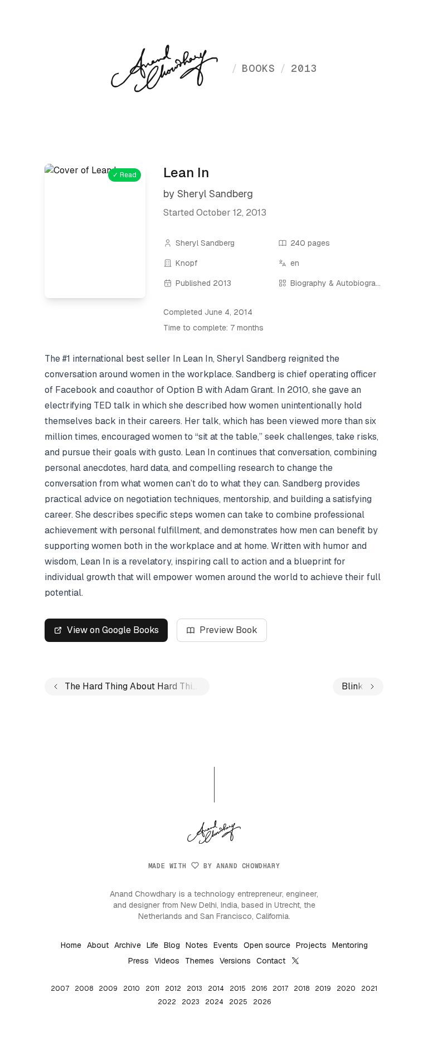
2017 (280, 988)
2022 (167, 1002)
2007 (60, 988)
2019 (323, 988)
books (253, 68)
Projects (311, 945)
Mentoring (350, 945)
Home (71, 945)
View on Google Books (113, 630)
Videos (166, 961)
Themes (199, 961)
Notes (197, 945)
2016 (259, 988)
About (98, 945)
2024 (214, 1002)
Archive (127, 945)
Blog (172, 945)
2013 (299, 68)
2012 (173, 988)
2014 (216, 988)
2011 (152, 988)
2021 (369, 988)
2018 (301, 988)
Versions (235, 961)
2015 (238, 988)
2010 (131, 988)
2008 (84, 988)
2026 (262, 1002)
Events (225, 945)
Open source (267, 945)
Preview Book (228, 630)
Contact (270, 961)
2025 (238, 1002)
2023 (191, 1002)
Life (152, 945)
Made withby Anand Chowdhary (214, 866)
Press (138, 961)
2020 (346, 988)
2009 (108, 988)
